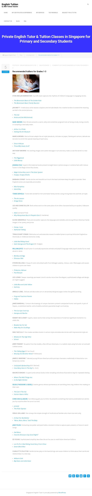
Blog (18, 21)
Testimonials (53, 12)
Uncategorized (44, 65)
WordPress (62, 493)
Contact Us (8, 21)
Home (6, 12)
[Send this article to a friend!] (81, 475)
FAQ (25, 21)
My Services (40, 12)
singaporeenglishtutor (28, 65)
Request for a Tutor (69, 12)
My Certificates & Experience (22, 12)
